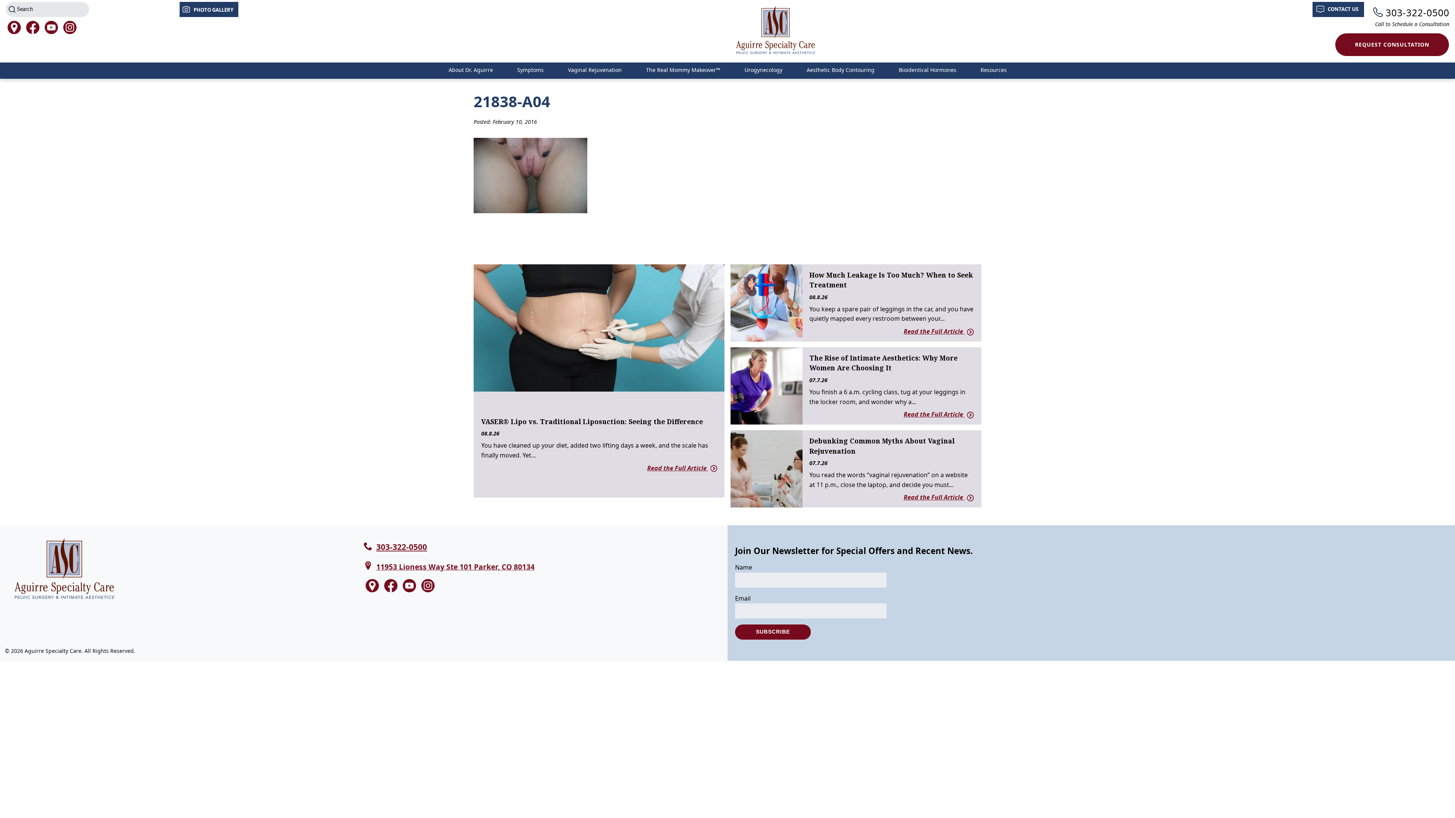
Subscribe (773, 632)
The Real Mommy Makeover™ (683, 69)
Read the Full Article (677, 468)
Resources (994, 69)
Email (743, 598)
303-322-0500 (1417, 12)
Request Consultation (1392, 44)
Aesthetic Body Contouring (841, 69)
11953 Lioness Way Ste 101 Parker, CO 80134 (455, 567)
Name (743, 567)
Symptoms (530, 69)
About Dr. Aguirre (471, 69)
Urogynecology (763, 69)
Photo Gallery (213, 9)
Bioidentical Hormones (927, 69)
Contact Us (1343, 9)
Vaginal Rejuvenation (595, 69)
